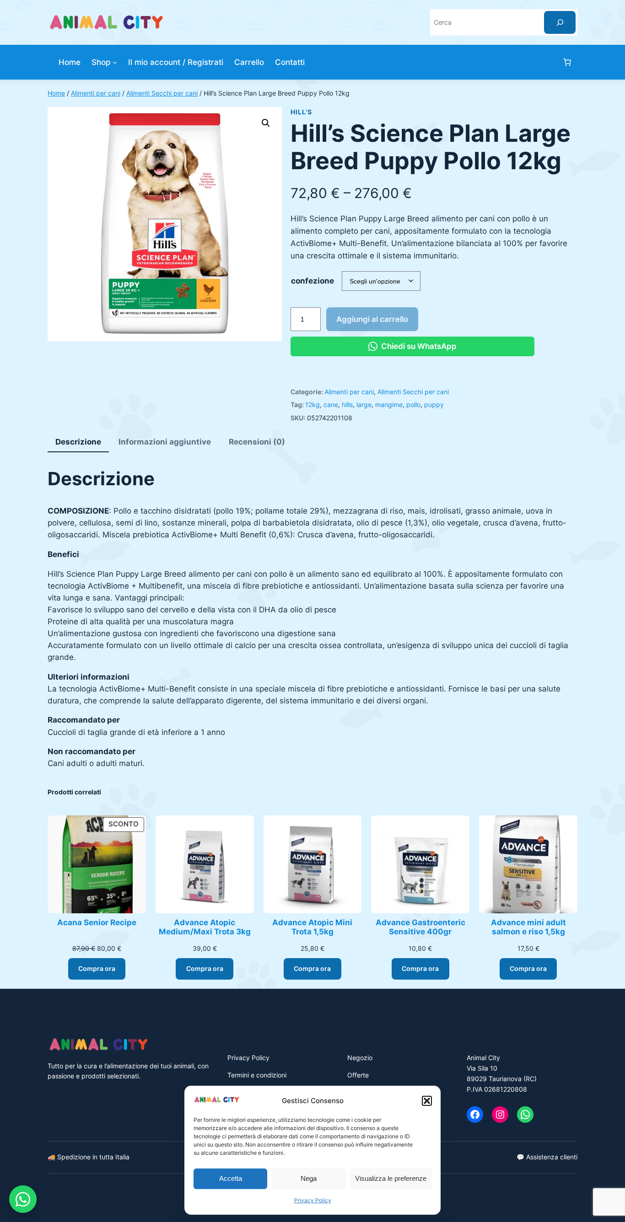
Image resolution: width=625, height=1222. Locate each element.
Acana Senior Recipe (96, 922)
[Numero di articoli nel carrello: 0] (567, 62)
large (364, 404)
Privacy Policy (312, 1200)
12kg (312, 404)
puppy (434, 404)
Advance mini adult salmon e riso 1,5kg (528, 927)
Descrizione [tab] (78, 441)
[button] (426, 1100)
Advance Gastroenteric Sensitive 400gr (420, 927)
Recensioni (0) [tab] (257, 441)
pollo (413, 404)
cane (330, 404)
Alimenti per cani (95, 93)
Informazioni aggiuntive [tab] (165, 441)
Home (56, 93)
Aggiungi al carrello (372, 319)
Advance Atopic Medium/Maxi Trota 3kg (205, 927)
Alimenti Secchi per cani (162, 93)
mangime (389, 404)
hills (347, 404)
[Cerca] (560, 22)
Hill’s (301, 112)
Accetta (230, 1178)
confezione (312, 280)
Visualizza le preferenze (390, 1178)
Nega (309, 1178)
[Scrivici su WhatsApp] (23, 1199)
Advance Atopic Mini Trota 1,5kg (312, 927)
